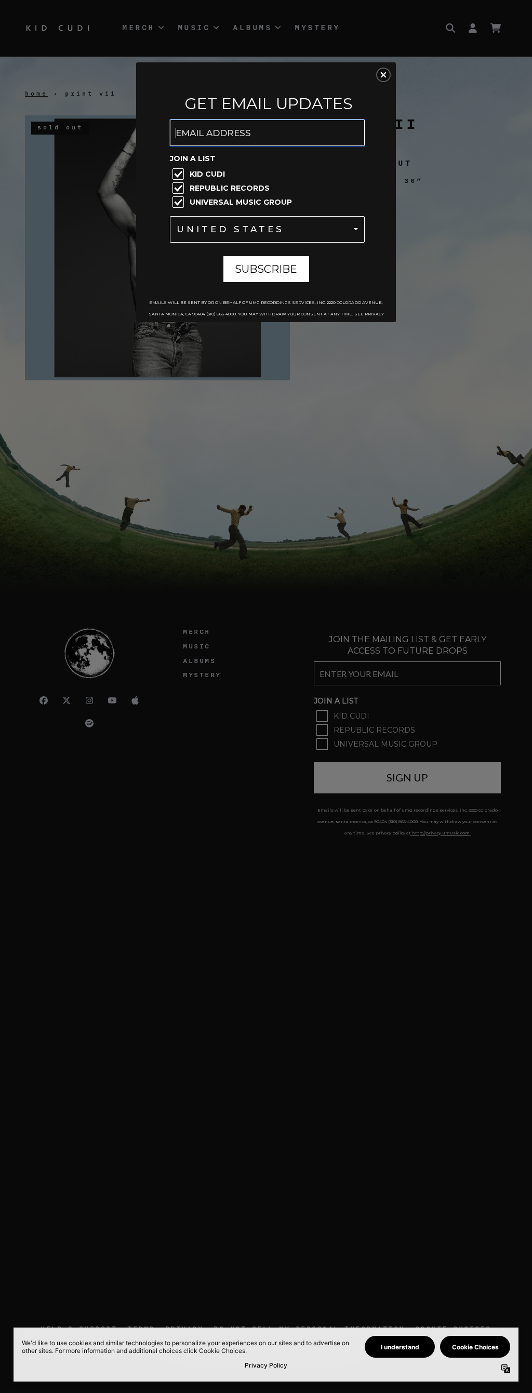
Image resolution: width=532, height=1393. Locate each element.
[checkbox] (268, 174)
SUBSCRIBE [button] (266, 269)
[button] (383, 75)
